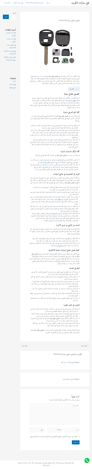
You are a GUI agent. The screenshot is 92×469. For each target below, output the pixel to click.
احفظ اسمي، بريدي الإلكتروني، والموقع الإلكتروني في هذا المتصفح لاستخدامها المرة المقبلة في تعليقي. (53, 436)
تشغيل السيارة (46, 162)
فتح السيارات (12, 84)
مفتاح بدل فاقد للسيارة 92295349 (34, 3)
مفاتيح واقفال (12, 87)
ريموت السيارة (54, 213)
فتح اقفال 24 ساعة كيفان (67, 362)
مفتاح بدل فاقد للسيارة (68, 379)
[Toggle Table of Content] (76, 89)
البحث (14, 13)
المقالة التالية (23, 346)
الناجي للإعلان (46, 465)
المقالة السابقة (85, 346)
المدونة (14, 81)
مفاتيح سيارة (59, 245)
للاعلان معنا (7, 3)
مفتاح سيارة (73, 100)
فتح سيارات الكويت (80, 3)
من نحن (48, 3)
